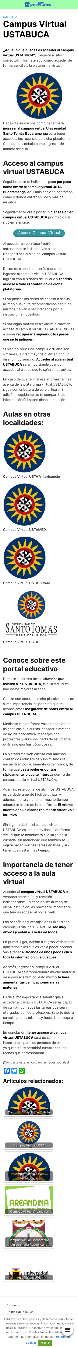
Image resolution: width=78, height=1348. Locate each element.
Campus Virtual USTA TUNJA (27, 583)
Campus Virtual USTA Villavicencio (31, 476)
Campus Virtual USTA (20, 642)
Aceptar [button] (45, 1342)
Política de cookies (20, 1311)
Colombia (10, 16)
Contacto (13, 1305)
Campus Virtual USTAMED (24, 530)
